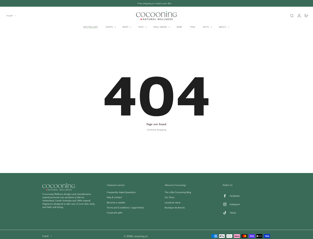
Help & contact (114, 197)
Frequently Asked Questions (121, 192)
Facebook (235, 195)
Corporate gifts (114, 212)
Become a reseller (116, 202)
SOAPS (109, 26)
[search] (291, 15)
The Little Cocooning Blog (178, 192)
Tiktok (233, 212)
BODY (125, 26)
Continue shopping (156, 129)
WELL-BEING (160, 26)
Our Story (170, 197)
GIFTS (206, 26)
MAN (192, 26)
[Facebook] (226, 195)
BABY (179, 26)
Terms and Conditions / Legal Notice (125, 207)
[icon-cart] (306, 15)
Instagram (235, 204)
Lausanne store (172, 202)
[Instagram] (226, 204)
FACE (141, 26)
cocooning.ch (141, 236)
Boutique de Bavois (175, 207)
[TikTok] (226, 212)
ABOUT (222, 26)
